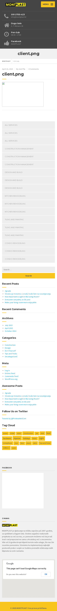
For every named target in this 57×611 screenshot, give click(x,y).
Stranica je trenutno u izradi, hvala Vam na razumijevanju (28, 294)
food (48, 433)
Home (34, 438)
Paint (22, 443)
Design (8, 348)
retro (35, 443)
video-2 (6, 448)
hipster (17, 438)
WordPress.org (11, 379)
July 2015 (8, 325)
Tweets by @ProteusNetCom (14, 418)
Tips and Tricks (11, 353)
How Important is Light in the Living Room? (22, 296)
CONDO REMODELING (15, 243)
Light (41, 438)
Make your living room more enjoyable (20, 302)
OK (46, 574)
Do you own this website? (16, 574)
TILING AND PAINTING (14, 219)
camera (5, 433)
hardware (7, 438)
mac (16, 443)
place (29, 443)
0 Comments (33, 69)
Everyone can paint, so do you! (17, 299)
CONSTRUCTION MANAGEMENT (19, 149)
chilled (12, 433)
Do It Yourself (10, 351)
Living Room (7, 443)
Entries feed (10, 373)
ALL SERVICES (11, 125)
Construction (10, 345)
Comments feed (11, 376)
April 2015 (9, 328)
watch (14, 448)
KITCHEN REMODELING (15, 196)
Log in (7, 370)
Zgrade (8, 291)
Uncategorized (11, 356)
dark (42, 433)
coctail (19, 433)
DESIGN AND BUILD (14, 172)
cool (37, 433)
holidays (26, 438)
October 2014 (10, 331)
